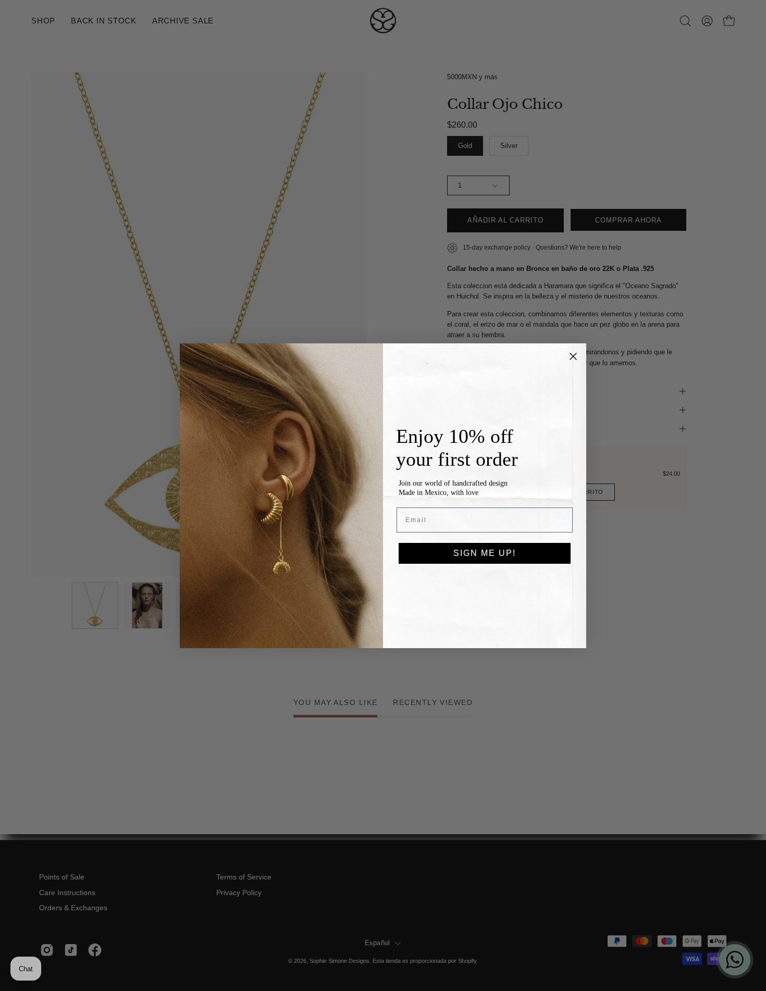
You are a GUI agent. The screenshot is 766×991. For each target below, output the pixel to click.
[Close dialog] (573, 356)
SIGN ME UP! (484, 553)
